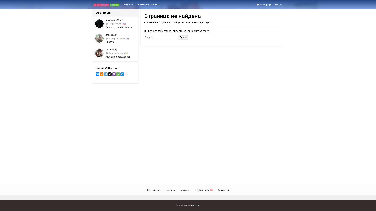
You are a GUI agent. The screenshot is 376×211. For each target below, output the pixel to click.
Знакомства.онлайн (189, 205)
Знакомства (128, 4)
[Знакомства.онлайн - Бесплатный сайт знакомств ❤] (107, 4)
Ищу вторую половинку (118, 24)
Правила (170, 190)
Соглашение (154, 190)
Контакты (223, 190)
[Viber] (114, 74)
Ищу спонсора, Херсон (117, 53)
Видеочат (156, 4)
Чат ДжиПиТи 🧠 (203, 190)
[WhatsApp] (118, 74)
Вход (279, 4)
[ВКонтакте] (97, 74)
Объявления (143, 4)
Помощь (184, 190)
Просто (117, 39)
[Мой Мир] (122, 74)
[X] (110, 74)
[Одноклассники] (101, 74)
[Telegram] (106, 74)
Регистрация (265, 4)
